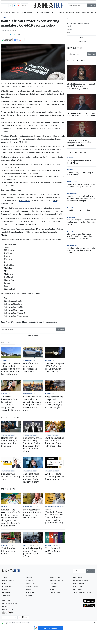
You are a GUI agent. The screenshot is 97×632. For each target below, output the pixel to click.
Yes (70, 29)
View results (82, 41)
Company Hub (87, 12)
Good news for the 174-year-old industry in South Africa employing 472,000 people (54, 402)
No (70, 33)
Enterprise (71, 217)
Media (28, 589)
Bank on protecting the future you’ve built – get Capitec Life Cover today (54, 442)
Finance (23, 12)
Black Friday (55, 577)
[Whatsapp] (11, 5)
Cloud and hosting (81, 580)
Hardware (6, 586)
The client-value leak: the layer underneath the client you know (31, 478)
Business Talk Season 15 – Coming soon (10, 476)
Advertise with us (9, 603)
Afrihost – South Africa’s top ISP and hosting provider (55, 476)
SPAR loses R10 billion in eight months (8, 551)
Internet (53, 586)
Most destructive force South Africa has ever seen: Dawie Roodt (32, 513)
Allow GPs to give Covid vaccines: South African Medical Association (31, 322)
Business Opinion (29, 507)
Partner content (8, 435)
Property (61, 12)
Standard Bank (24, 200)
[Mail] (19, 34)
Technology (27, 394)
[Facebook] (3, 5)
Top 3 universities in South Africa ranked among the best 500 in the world (81, 222)
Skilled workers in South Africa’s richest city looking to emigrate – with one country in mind (32, 403)
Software (30, 592)
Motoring (38, 12)
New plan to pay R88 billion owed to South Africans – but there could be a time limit (79, 236)
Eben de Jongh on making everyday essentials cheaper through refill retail (79, 142)
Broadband (78, 577)
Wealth (78, 12)
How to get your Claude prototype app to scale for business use (9, 442)
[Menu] (1, 12)
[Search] (95, 12)
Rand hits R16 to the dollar (78, 210)
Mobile (52, 589)
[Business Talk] (24, 5)
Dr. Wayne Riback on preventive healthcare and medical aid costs (81, 114)
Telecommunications (53, 507)
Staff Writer (5, 30)
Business (15, 12)
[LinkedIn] (14, 5)
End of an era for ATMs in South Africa (53, 551)
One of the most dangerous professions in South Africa (31, 367)
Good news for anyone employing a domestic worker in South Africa (81, 250)
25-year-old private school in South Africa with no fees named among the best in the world (10, 368)
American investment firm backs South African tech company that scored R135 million (10, 403)
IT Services (77, 586)
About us (6, 600)
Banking (7, 12)
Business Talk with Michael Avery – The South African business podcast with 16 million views (32, 445)
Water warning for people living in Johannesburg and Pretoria (81, 185)
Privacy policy (8, 609)
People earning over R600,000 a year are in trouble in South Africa (55, 367)
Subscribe (91, 5)
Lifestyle (26, 545)
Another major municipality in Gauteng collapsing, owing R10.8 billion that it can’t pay (81, 198)
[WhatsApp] (15, 34)
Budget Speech (8, 580)
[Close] (94, 623)
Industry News (50, 12)
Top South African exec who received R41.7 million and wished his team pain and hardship (54, 517)
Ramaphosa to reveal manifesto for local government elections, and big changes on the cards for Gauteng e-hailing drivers (11, 517)
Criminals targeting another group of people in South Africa (32, 552)
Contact (5, 606)
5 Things (4, 507)
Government (28, 360)
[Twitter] (7, 5)
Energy (30, 12)
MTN (55, 200)
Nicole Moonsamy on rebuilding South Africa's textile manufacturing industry (81, 86)
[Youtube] (18, 5)
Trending (70, 12)
